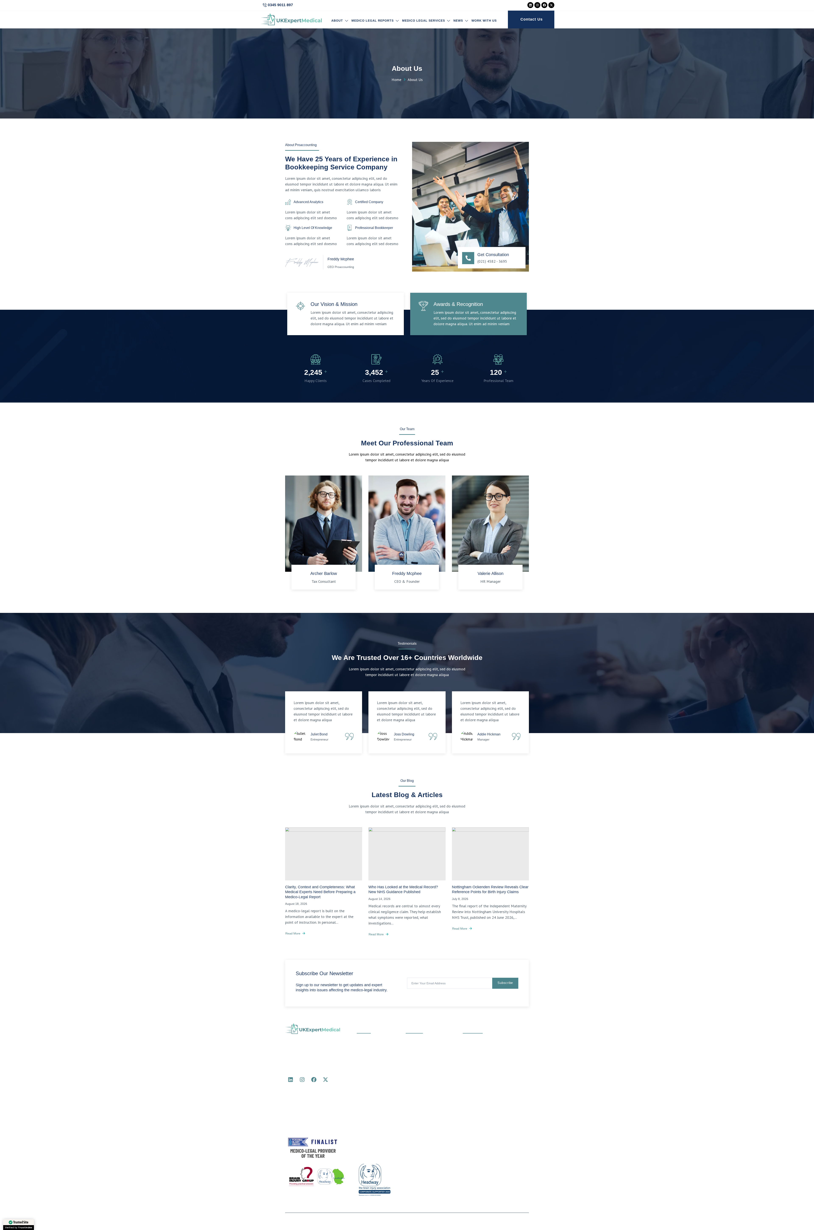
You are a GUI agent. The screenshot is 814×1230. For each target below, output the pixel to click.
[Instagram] (537, 5)
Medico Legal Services (423, 20)
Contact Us (531, 19)
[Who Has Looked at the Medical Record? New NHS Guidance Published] (406, 853)
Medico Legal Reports (372, 20)
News (458, 20)
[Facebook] (544, 5)
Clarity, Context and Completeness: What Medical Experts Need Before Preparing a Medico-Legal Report (320, 892)
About (337, 20)
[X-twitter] (551, 5)
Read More (292, 933)
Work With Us (484, 20)
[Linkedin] (530, 5)
